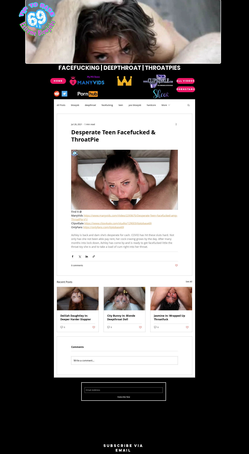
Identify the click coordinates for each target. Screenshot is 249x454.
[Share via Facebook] (72, 256)
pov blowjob (135, 105)
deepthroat (90, 105)
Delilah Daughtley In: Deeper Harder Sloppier (75, 317)
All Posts (61, 105)
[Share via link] (93, 256)
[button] (188, 105)
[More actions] (176, 124)
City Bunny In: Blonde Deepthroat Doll (121, 317)
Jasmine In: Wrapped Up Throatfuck (169, 317)
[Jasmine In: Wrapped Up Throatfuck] (171, 298)
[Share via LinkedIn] (86, 256)
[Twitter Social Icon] (64, 94)
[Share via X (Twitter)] (79, 256)
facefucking (107, 105)
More (164, 105)
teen (121, 105)
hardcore (151, 105)
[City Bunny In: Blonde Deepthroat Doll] (124, 298)
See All (189, 281)
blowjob (75, 105)
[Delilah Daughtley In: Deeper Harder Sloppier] (78, 298)
